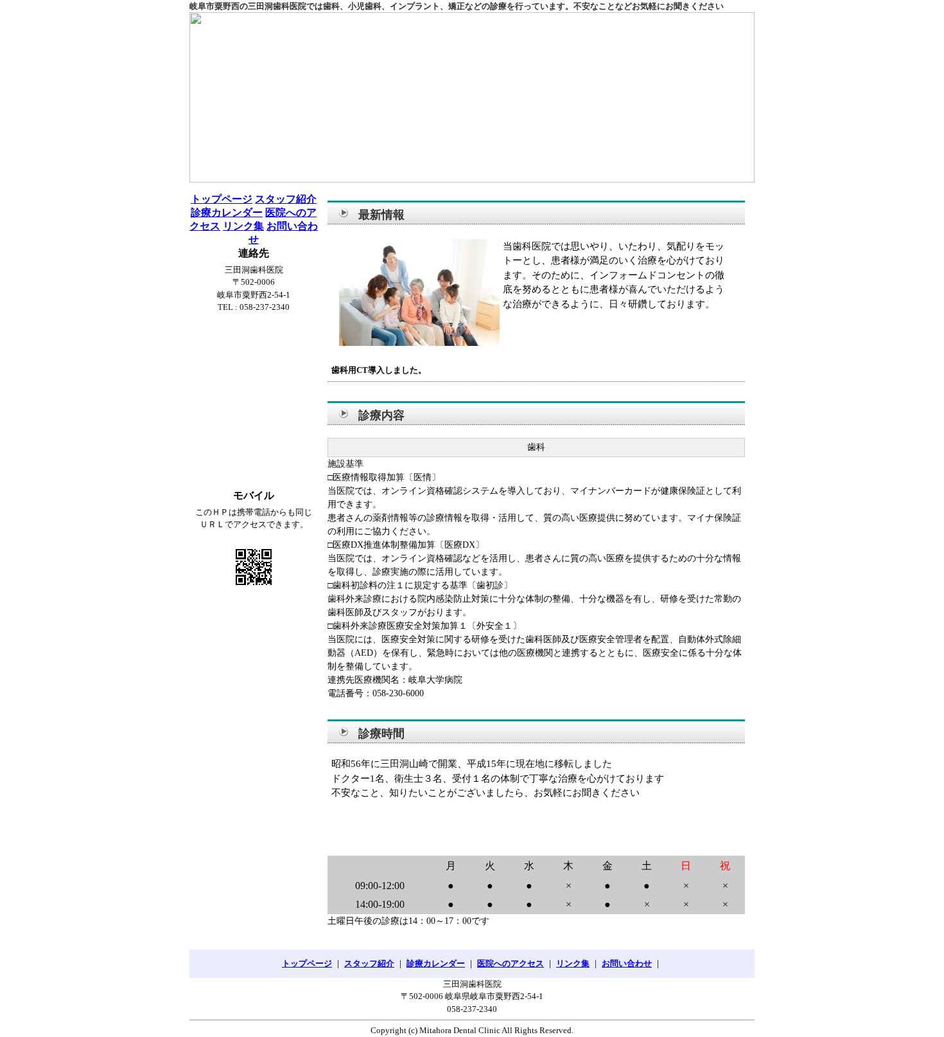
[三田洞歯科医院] (472, 97)
